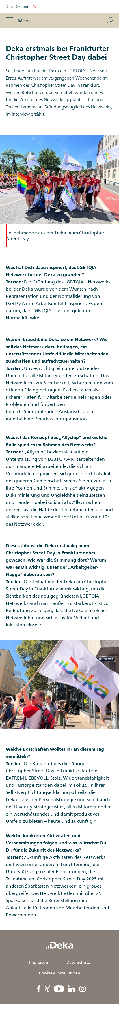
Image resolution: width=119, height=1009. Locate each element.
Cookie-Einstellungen (59, 973)
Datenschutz (78, 962)
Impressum (39, 962)
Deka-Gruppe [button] (18, 6)
